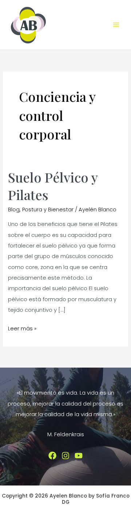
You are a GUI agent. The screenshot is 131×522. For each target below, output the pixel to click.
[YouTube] (78, 455)
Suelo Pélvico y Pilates (53, 185)
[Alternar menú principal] (116, 24)
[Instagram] (65, 455)
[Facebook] (52, 455)
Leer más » (22, 329)
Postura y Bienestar (48, 209)
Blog (14, 209)
